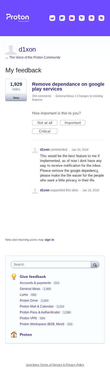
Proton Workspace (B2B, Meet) (42, 324)
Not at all (47, 123)
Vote (16, 97)
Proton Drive (29, 300)
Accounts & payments (36, 283)
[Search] (95, 264)
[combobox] (52, 264)
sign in (49, 239)
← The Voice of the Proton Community (32, 57)
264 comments (41, 96)
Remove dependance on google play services (68, 86)
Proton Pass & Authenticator (40, 312)
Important (75, 123)
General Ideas (65, 96)
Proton (26, 334)
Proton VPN (29, 318)
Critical (48, 131)
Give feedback (33, 276)
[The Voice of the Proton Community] (55, 18)
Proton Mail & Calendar (37, 306)
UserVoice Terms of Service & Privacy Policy (55, 364)
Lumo (24, 295)
